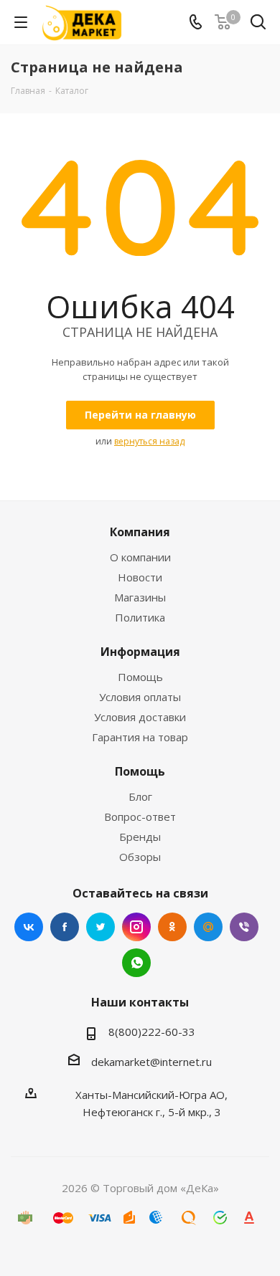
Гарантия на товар (140, 737)
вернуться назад (149, 441)
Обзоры (140, 856)
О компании (140, 557)
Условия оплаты (140, 697)
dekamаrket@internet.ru (151, 1061)
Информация (140, 652)
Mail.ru (208, 927)
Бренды (140, 836)
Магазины (140, 597)
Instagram (136, 927)
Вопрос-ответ (140, 816)
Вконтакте (28, 927)
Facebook (64, 927)
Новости (140, 577)
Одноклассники (172, 927)
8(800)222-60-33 (151, 1031)
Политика (140, 617)
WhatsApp (136, 962)
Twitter (100, 927)
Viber (244, 927)
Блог (140, 796)
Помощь (140, 677)
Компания (140, 532)
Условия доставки (140, 717)
